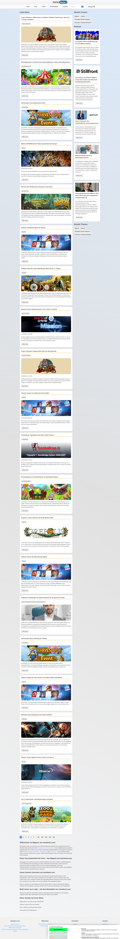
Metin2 (23, 148)
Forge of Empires (26, 23)
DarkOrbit (24, 719)
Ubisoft (83, 16)
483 (46, 837)
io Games (65, 6)
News (35, 6)
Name (75, 924)
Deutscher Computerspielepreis (83, 22)
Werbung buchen (15, 924)
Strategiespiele (43, 851)
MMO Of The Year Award (15, 927)
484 (50, 837)
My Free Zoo (25, 191)
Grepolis (24, 272)
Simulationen (53, 851)
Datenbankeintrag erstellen (45, 924)
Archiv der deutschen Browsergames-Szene (15, 926)
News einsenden (45, 926)
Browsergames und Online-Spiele (45, 848)
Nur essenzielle (58, 933)
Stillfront (77, 16)
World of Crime (25, 313)
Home (28, 6)
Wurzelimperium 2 (26, 66)
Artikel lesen (25, 55)
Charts (43, 6)
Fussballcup (25, 439)
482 (42, 837)
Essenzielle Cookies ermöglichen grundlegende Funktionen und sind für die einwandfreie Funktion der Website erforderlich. (99, 929)
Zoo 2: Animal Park (26, 803)
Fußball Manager (28, 851)
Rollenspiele (36, 851)
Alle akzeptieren (58, 929)
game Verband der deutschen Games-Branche (33, 601)
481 (38, 837)
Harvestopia (25, 107)
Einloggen (91, 6)
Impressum (105, 924)
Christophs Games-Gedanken (82, 19)
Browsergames (54, 6)
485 (54, 837)
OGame (24, 231)
